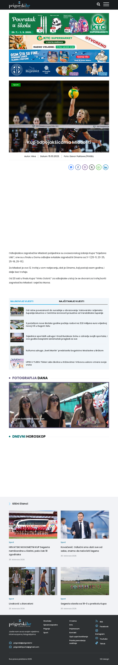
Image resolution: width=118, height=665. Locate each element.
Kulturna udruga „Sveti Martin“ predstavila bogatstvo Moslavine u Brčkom (64, 350)
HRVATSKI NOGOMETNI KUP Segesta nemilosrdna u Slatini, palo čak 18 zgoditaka (29, 551)
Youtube (103, 639)
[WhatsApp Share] (98, 167)
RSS (101, 622)
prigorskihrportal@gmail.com (26, 647)
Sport (15, 84)
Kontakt (72, 632)
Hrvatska (47, 621)
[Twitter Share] (92, 167)
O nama (73, 621)
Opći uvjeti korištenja (78, 636)
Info (71, 625)
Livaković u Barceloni (21, 603)
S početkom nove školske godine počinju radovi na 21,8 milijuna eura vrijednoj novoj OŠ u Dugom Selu (66, 324)
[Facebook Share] (78, 167)
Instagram (100, 634)
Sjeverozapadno (50, 625)
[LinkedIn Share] (105, 167)
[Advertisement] (59, 191)
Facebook (104, 626)
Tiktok (102, 643)
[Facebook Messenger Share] (71, 167)
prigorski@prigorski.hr (23, 643)
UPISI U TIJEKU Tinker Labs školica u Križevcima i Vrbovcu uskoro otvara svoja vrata (66, 363)
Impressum (74, 628)
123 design (104, 659)
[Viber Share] (85, 167)
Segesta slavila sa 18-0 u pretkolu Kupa (83, 603)
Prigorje (46, 628)
